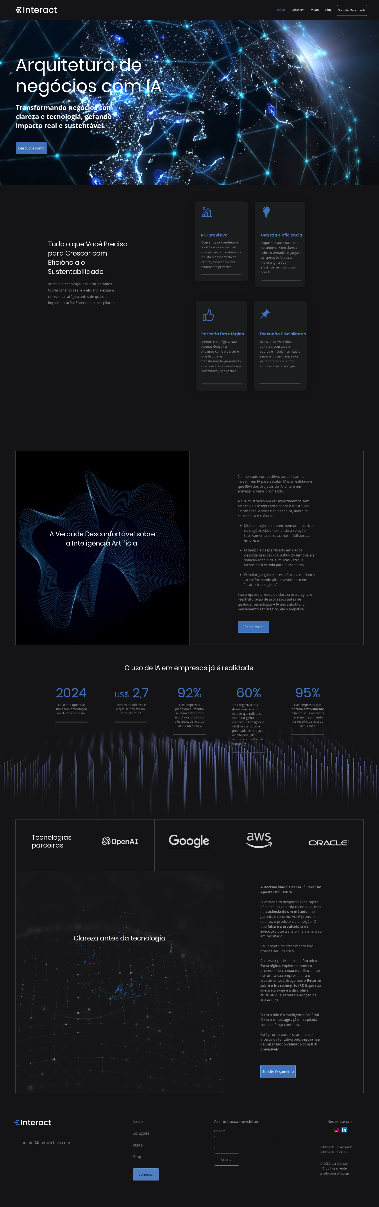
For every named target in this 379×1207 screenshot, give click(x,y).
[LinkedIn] (344, 1129)
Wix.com (343, 1173)
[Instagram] (336, 1129)
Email (218, 1131)
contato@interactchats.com (45, 1142)
